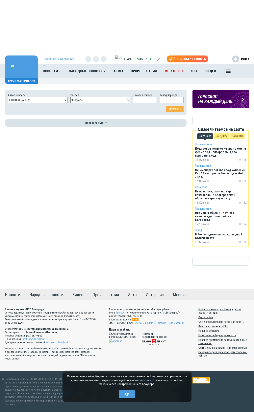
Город (198, 230)
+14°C (127, 59)
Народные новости (86, 71)
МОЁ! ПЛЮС (174, 71)
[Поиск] (242, 71)
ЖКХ (194, 71)
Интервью (155, 294)
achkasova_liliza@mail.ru (35, 339)
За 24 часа (205, 136)
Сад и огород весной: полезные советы (221, 321)
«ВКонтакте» (149, 323)
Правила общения (208, 330)
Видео (210, 71)
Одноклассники (176, 323)
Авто (132, 294)
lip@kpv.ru (121, 312)
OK (127, 394)
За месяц (237, 136)
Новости (51, 71)
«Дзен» (138, 323)
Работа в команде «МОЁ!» (213, 326)
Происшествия (144, 71)
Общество (201, 187)
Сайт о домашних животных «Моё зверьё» (222, 347)
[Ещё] (228, 72)
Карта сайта (205, 317)
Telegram (161, 323)
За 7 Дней (221, 136)
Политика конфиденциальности (217, 335)
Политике (145, 380)
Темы (118, 71)
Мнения (180, 294)
